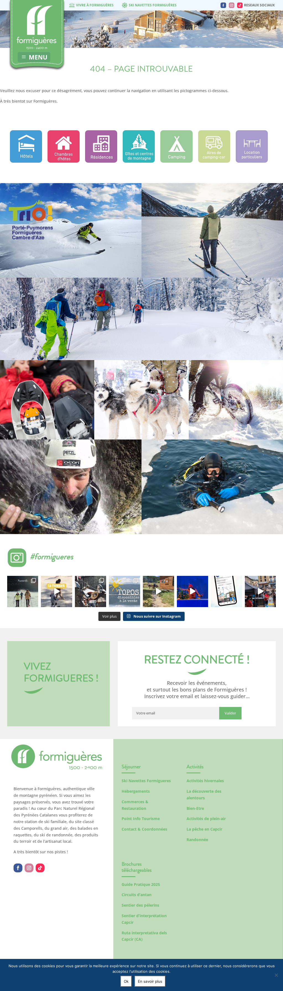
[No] (276, 975)
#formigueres (51, 556)
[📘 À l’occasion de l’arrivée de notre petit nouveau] (124, 591)
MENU (38, 57)
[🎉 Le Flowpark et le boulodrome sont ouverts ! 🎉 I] (56, 591)
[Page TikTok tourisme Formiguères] (240, 5)
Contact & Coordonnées (144, 829)
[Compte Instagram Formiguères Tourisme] (231, 5)
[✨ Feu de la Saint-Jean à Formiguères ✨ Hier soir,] (260, 591)
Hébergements (136, 791)
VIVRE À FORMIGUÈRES (95, 5)
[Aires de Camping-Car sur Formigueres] (214, 161)
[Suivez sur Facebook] (18, 867)
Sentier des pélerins (140, 905)
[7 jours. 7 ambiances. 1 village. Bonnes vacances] (22, 591)
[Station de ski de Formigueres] (56, 768)
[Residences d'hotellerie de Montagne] (101, 161)
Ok (126, 981)
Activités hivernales (205, 780)
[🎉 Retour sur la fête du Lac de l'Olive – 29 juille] (158, 591)
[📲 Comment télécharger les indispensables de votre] (226, 591)
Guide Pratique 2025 (141, 884)
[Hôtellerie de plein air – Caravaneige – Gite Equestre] (176, 161)
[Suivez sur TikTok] (40, 867)
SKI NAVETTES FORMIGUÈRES (153, 5)
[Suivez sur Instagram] (29, 867)
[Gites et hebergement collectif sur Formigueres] (139, 161)
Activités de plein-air (206, 818)
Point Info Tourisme (141, 818)
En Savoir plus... (70, 261)
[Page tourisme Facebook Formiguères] (223, 5)
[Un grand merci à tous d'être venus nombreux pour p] (192, 591)
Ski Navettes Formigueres (146, 780)
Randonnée (197, 839)
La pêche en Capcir (204, 829)
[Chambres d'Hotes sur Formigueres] (64, 161)
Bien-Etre (195, 808)
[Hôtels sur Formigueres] (26, 161)
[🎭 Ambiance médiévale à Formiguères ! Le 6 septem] (90, 591)
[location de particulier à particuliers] (252, 161)
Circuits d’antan (136, 894)
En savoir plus (150, 981)
